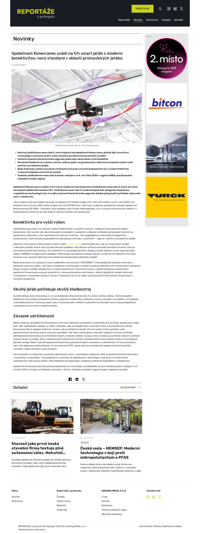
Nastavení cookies (172, 526)
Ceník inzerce (64, 501)
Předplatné (142, 8)
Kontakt (178, 19)
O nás (104, 496)
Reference (107, 505)
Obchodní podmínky (112, 514)
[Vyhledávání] (160, 8)
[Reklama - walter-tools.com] (166, 152)
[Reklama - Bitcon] (166, 103)
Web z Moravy (154, 526)
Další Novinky (128, 387)
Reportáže (124, 19)
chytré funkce (74, 244)
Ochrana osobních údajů (114, 510)
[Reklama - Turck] (166, 197)
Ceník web (62, 510)
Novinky (138, 19)
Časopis (166, 19)
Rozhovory (152, 19)
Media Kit (61, 505)
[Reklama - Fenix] (166, 58)
